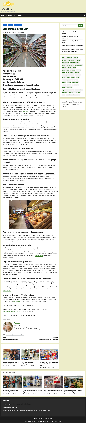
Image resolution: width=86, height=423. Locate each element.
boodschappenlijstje (74, 62)
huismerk (77, 72)
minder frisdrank (73, 80)
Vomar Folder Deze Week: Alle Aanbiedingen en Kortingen (28, 363)
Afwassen (76, 57)
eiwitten (64, 67)
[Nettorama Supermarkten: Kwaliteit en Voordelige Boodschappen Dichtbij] (49, 354)
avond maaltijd (71, 60)
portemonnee (75, 82)
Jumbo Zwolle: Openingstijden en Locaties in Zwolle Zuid (11, 363)
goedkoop (72, 70)
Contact (20, 15)
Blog (15, 15)
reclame (69, 85)
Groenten (78, 70)
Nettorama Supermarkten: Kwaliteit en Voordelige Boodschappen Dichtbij (49, 363)
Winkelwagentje (76, 95)
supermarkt (25, 111)
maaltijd (73, 77)
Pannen (69, 82)
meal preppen (65, 80)
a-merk (63, 57)
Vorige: (10, 338)
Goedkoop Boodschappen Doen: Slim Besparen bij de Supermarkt (73, 391)
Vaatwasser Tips (78, 90)
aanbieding (69, 57)
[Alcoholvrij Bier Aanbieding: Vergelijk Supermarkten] (32, 382)
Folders (69, 67)
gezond (74, 67)
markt (77, 77)
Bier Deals (78, 60)
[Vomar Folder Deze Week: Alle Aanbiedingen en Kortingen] (30, 354)
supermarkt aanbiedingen (18, 334)
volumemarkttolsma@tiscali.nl (26, 84)
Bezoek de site (20, 328)
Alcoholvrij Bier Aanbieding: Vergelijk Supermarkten (32, 391)
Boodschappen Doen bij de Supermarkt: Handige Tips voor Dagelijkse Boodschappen (72, 50)
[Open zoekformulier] (84, 15)
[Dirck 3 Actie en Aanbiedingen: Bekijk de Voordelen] (53, 382)
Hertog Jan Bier (69, 72)
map (52, 421)
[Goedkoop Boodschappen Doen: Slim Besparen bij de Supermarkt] (73, 382)
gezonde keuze (65, 70)
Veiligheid (71, 92)
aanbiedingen (17, 301)
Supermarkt (9, 15)
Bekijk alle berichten (33, 328)
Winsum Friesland (18, 25)
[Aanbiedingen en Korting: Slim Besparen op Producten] (12, 382)
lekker (68, 77)
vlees (63, 95)
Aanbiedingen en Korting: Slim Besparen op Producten (10, 391)
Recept (64, 85)
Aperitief (64, 60)
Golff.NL (46, 421)
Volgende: (48, 338)
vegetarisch (64, 92)
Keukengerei (65, 75)
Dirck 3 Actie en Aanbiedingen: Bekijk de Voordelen (53, 391)
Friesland (5, 25)
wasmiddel (68, 95)
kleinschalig (77, 75)
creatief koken (70, 65)
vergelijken (77, 92)
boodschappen (39, 255)
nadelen (64, 82)
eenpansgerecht (78, 65)
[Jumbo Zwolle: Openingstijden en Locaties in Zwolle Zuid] (11, 354)
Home (2, 15)
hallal (63, 72)
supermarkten (7, 291)
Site (50, 421)
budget (63, 65)
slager (63, 87)
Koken (63, 77)
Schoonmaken (75, 85)
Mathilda (6, 32)
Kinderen (72, 75)
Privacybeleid (58, 421)
